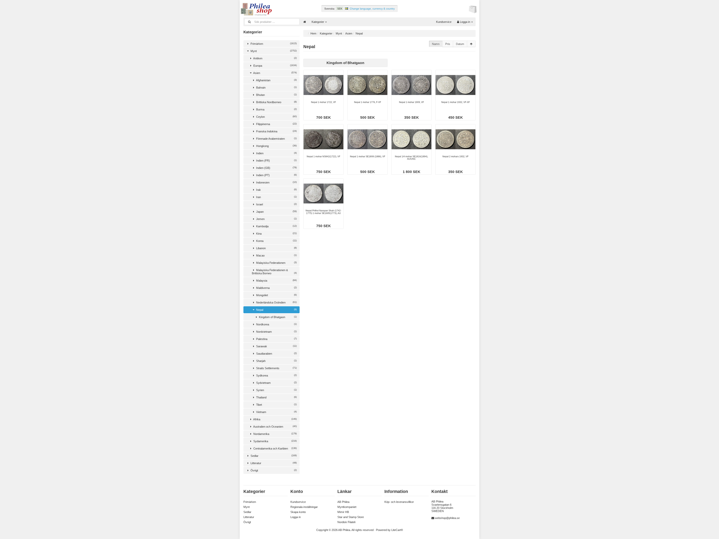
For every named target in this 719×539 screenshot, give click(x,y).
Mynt (273, 51)
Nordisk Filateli (346, 522)
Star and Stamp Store (350, 517)
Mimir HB (343, 512)
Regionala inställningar (304, 506)
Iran (276, 197)
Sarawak (276, 346)
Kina (276, 233)
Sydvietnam (276, 382)
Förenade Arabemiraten (276, 138)
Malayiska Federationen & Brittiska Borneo (274, 271)
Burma (276, 109)
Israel (276, 204)
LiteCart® (397, 530)
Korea (276, 240)
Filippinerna (276, 124)
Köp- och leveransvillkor (399, 501)
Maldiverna (276, 287)
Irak (276, 189)
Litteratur (273, 463)
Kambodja (276, 226)
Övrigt (273, 470)
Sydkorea (276, 375)
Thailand (276, 397)
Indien (276, 153)
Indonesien (276, 182)
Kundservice (443, 21)
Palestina (276, 339)
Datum (460, 43)
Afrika (275, 419)
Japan (276, 211)
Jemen (276, 219)
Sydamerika (275, 441)
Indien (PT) (276, 175)
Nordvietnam (276, 331)
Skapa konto (298, 512)
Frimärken (273, 43)
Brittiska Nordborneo (276, 102)
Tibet (276, 404)
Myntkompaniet (346, 506)
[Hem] (305, 21)
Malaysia (276, 280)
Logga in (465, 21)
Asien (275, 73)
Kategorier (318, 21)
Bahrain (276, 87)
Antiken (275, 58)
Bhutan (276, 94)
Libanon (276, 248)
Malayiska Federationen (276, 262)
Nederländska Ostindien (276, 302)
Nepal (276, 309)
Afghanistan (276, 80)
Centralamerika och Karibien (275, 448)
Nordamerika (275, 433)
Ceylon (276, 116)
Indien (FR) (276, 160)
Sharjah (276, 360)
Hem (313, 33)
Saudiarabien (276, 353)
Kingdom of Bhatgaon (277, 317)
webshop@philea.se (447, 518)
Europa (275, 65)
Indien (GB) (276, 167)
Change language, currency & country (372, 8)
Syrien (276, 390)
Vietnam (276, 412)
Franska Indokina (276, 131)
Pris (447, 43)
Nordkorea (276, 324)
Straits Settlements (276, 368)
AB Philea (343, 501)
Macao (276, 255)
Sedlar (273, 455)
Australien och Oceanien (275, 426)
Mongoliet (276, 295)
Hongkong (276, 146)
